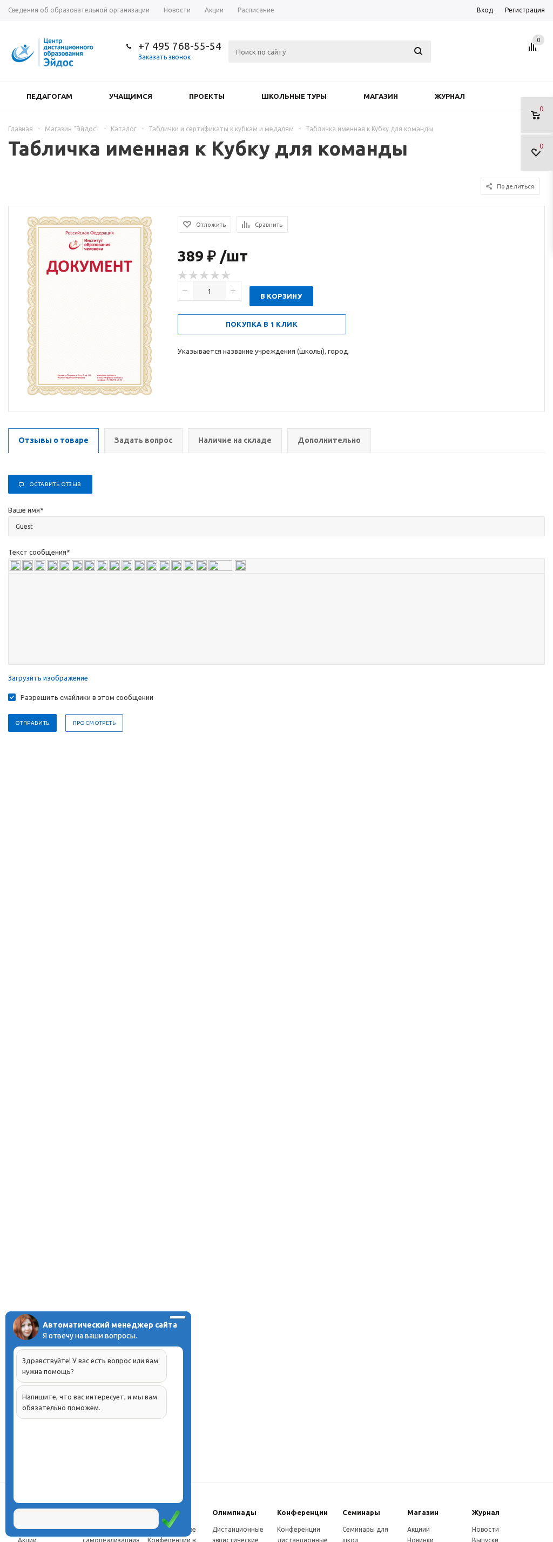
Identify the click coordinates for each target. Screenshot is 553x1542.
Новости (485, 1529)
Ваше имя (26, 510)
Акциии (418, 1529)
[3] (204, 275)
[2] (193, 275)
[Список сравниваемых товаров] (534, 51)
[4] (215, 275)
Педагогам (49, 96)
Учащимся (130, 96)
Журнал (450, 96)
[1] (183, 275)
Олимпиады (234, 1512)
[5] (226, 275)
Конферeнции (302, 1512)
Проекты (207, 96)
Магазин (380, 96)
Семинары (361, 1512)
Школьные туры (294, 96)
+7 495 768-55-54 (179, 46)
